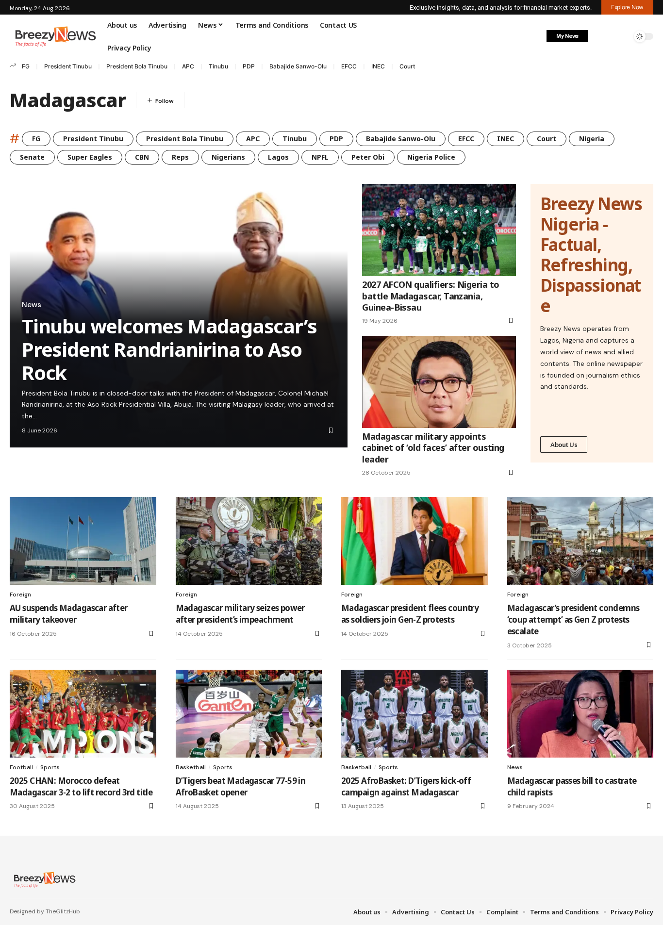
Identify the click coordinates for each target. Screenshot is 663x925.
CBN (142, 157)
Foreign (20, 594)
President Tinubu (68, 66)
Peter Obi (367, 157)
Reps (180, 157)
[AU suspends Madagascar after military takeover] (83, 541)
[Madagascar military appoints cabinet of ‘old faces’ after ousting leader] (439, 382)
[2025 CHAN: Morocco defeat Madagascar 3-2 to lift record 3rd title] (83, 714)
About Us (564, 444)
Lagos (278, 157)
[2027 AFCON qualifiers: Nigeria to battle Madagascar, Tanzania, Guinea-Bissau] (439, 230)
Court (407, 66)
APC (188, 66)
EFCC (349, 66)
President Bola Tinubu (136, 66)
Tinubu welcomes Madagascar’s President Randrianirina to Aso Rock (169, 349)
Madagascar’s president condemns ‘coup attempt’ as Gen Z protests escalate (573, 619)
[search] (622, 36)
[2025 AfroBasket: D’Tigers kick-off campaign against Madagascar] (414, 714)
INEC (378, 66)
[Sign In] (601, 36)
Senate (32, 157)
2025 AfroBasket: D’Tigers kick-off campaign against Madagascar (406, 786)
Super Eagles (89, 157)
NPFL (320, 157)
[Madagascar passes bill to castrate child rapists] (580, 714)
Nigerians (228, 157)
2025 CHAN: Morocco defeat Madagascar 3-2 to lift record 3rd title (81, 786)
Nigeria (591, 138)
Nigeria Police (431, 157)
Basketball (191, 767)
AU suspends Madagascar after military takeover (69, 613)
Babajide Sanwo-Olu (298, 66)
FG (26, 66)
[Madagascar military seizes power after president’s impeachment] (249, 541)
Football (21, 767)
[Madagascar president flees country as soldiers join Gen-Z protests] (414, 541)
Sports (50, 767)
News (31, 305)
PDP (249, 66)
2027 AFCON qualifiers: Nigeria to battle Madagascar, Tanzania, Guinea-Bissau (430, 296)
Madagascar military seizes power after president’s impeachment (240, 613)
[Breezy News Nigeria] (43, 879)
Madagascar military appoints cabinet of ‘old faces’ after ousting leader (433, 447)
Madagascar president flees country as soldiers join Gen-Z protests (410, 613)
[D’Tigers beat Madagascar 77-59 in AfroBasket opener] (249, 714)
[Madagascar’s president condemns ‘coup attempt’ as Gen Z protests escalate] (580, 541)
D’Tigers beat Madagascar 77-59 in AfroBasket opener (241, 786)
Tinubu (218, 66)
